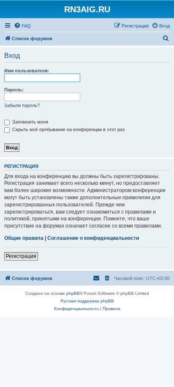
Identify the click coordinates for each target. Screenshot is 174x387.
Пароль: (14, 89)
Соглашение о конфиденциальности (93, 238)
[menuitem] (22, 26)
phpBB (73, 293)
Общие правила (24, 238)
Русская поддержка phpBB (87, 301)
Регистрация (21, 256)
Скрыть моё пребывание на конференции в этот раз (68, 129)
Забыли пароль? (22, 105)
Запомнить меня (29, 121)
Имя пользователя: (26, 70)
